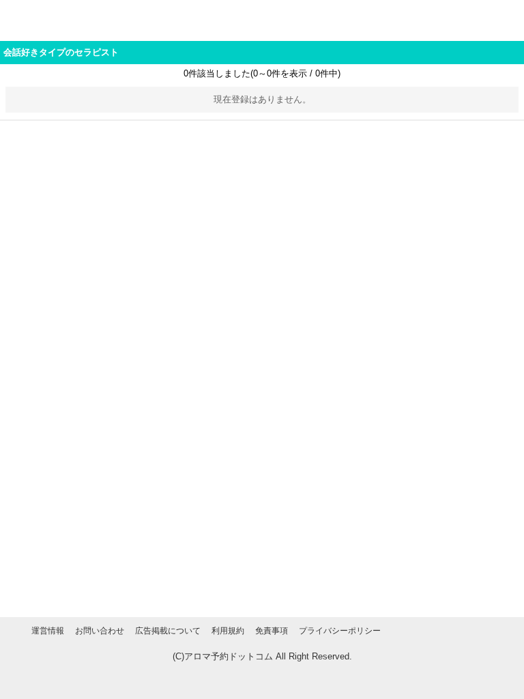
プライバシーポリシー (340, 631)
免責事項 (271, 631)
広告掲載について (168, 631)
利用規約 (228, 631)
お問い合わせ (99, 631)
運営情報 (47, 631)
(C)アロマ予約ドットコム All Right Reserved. (262, 656)
